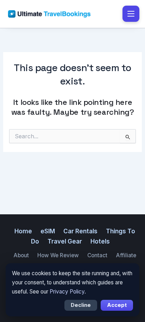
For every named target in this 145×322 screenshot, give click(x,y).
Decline (81, 305)
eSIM (47, 231)
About (21, 255)
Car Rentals (80, 231)
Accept (117, 305)
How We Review (58, 255)
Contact (97, 255)
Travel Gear (65, 241)
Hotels (100, 241)
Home (23, 231)
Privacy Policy (67, 291)
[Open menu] (130, 14)
